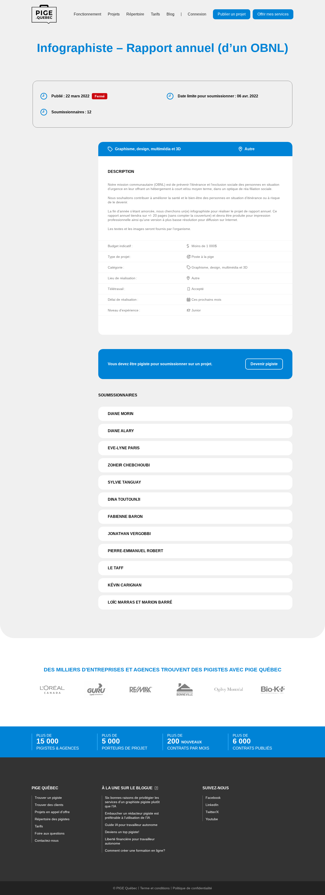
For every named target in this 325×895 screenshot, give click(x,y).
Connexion (197, 14)
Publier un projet (232, 14)
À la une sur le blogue (127, 788)
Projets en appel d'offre (52, 812)
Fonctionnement (87, 14)
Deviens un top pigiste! (122, 832)
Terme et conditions (155, 888)
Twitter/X (212, 812)
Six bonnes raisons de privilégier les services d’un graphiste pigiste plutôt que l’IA (132, 802)
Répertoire (135, 14)
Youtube (212, 819)
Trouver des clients (49, 805)
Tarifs (155, 14)
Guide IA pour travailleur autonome (131, 825)
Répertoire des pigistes (52, 819)
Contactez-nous (47, 840)
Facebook (213, 798)
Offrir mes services (273, 14)
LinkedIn (212, 805)
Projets (114, 14)
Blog (170, 14)
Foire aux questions (49, 833)
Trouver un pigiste (48, 798)
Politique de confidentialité (192, 888)
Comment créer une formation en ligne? (135, 850)
